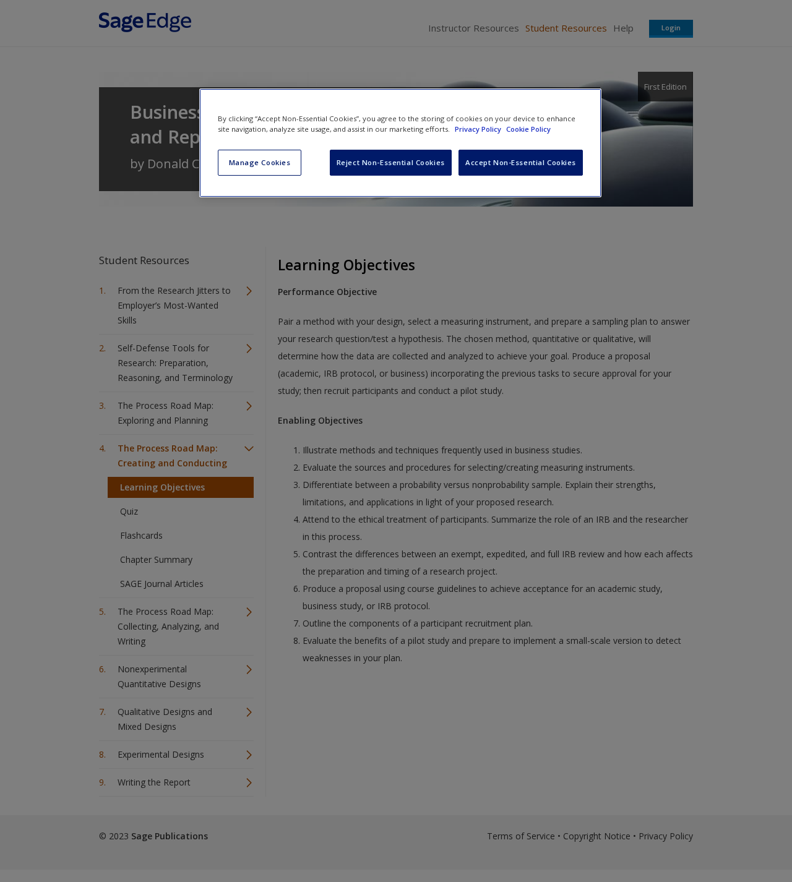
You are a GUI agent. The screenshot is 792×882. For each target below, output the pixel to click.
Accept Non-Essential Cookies (520, 162)
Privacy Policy (479, 129)
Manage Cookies (260, 162)
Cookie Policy (528, 129)
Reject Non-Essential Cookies (391, 162)
